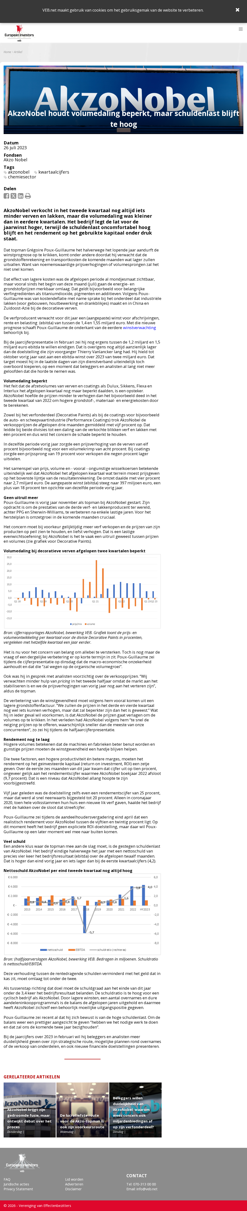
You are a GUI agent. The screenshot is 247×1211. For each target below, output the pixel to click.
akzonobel (18, 172)
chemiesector (22, 177)
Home (7, 52)
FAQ (7, 1179)
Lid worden (74, 1179)
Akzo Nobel (15, 159)
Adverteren (74, 1184)
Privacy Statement (18, 1189)
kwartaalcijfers (53, 172)
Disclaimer (73, 1189)
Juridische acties (16, 1184)
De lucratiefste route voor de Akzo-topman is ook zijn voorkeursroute (82, 1121)
